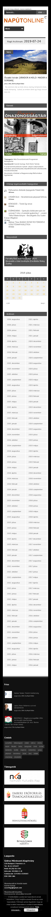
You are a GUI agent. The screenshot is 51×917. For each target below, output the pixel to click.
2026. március (12, 347)
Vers (9, 52)
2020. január (33, 402)
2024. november (13, 434)
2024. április (12, 473)
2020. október (34, 352)
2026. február (12, 352)
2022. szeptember (14, 577)
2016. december (35, 605)
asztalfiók (8, 743)
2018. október (34, 484)
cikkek (27, 743)
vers (30, 753)
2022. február (12, 616)
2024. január (12, 489)
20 (38, 290)
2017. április (33, 583)
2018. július (33, 500)
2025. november (13, 369)
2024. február (12, 484)
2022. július (11, 588)
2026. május (12, 336)
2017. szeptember (35, 555)
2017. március (34, 588)
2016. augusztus (35, 627)
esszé (7, 746)
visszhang (8, 757)
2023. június (11, 528)
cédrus (33, 743)
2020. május (33, 380)
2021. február (34, 330)
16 (13, 290)
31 (20, 298)
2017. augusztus (35, 561)
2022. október (12, 572)
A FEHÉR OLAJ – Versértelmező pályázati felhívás (27, 197)
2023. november (13, 500)
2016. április (33, 649)
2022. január (12, 621)
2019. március (34, 456)
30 (13, 298)
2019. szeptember (36, 423)
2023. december (13, 495)
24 (20, 294)
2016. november (35, 610)
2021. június (11, 659)
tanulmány (16, 753)
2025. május (12, 402)
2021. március (34, 325)
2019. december (35, 407)
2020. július (33, 369)
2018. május (33, 511)
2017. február (34, 594)
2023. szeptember (14, 511)
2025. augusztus (13, 385)
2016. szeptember (36, 621)
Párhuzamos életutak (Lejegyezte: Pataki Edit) (26, 190)
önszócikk (17, 757)
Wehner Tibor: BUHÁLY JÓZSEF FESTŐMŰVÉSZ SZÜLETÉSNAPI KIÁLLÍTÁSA (26, 223)
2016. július (33, 632)
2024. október (12, 440)
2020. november (35, 347)
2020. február (34, 396)
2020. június (33, 374)
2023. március (12, 544)
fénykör (13, 746)
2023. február (12, 550)
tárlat (24, 753)
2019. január (33, 467)
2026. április (12, 341)
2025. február (12, 418)
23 (13, 294)
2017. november (35, 544)
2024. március (12, 478)
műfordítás (32, 750)
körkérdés (8, 750)
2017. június (33, 572)
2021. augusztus (13, 649)
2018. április (33, 517)
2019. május (33, 445)
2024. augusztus (13, 451)
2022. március (12, 610)
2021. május (12, 665)
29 (7, 298)
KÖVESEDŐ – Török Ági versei (20, 204)
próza (40, 750)
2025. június (11, 396)
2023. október (12, 506)
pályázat (8, 753)
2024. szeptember (14, 445)
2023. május (12, 533)
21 (44, 290)
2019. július (33, 434)
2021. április (33, 319)
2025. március (12, 412)
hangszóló (28, 746)
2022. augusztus (13, 583)
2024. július (11, 456)
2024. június (11, 462)
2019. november (35, 412)
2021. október (12, 638)
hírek (35, 746)
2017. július (33, 566)
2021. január (33, 336)
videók (36, 753)
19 (32, 290)
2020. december (35, 341)
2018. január (33, 533)
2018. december (35, 473)
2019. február (34, 462)
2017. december (35, 539)
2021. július (11, 654)
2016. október (34, 616)
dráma (40, 743)
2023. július (11, 522)
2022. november (13, 566)
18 (25, 290)
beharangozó (18, 743)
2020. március (34, 391)
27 (38, 294)
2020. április (33, 385)
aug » (43, 303)
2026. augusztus (13, 319)
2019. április (33, 451)
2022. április (12, 605)
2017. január (33, 599)
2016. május (33, 643)
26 (32, 294)
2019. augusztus (35, 429)
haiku (20, 746)
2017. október (34, 550)
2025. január (12, 423)
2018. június (33, 506)
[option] (25, 254)
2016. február (34, 659)
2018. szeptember (36, 489)
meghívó (23, 750)
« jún (8, 303)
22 (7, 294)
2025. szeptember (14, 380)
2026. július (11, 325)
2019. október (34, 418)
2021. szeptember (14, 643)
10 (20, 286)
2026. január (12, 358)
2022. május (12, 599)
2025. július (11, 391)
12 (32, 286)
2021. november (13, 632)
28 (44, 294)
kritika (41, 746)
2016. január (33, 665)
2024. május (12, 467)
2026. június (11, 330)
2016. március (34, 654)
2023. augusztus (13, 517)
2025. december (13, 363)
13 (38, 286)
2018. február (34, 528)
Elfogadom (31, 910)
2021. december (13, 627)
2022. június (11, 594)
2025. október (12, 374)
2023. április (12, 539)
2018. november (35, 478)
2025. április (12, 407)
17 (20, 290)
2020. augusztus (35, 363)
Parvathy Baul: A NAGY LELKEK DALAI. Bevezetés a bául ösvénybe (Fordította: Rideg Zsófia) (25, 261)
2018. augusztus (35, 495)
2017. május (33, 577)
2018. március (34, 522)
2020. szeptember (36, 358)
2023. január (12, 555)
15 (7, 290)
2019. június (33, 440)
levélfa (16, 750)
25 (25, 294)
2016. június (33, 638)
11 (25, 286)
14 (44, 286)
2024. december (13, 429)
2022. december (13, 561)
